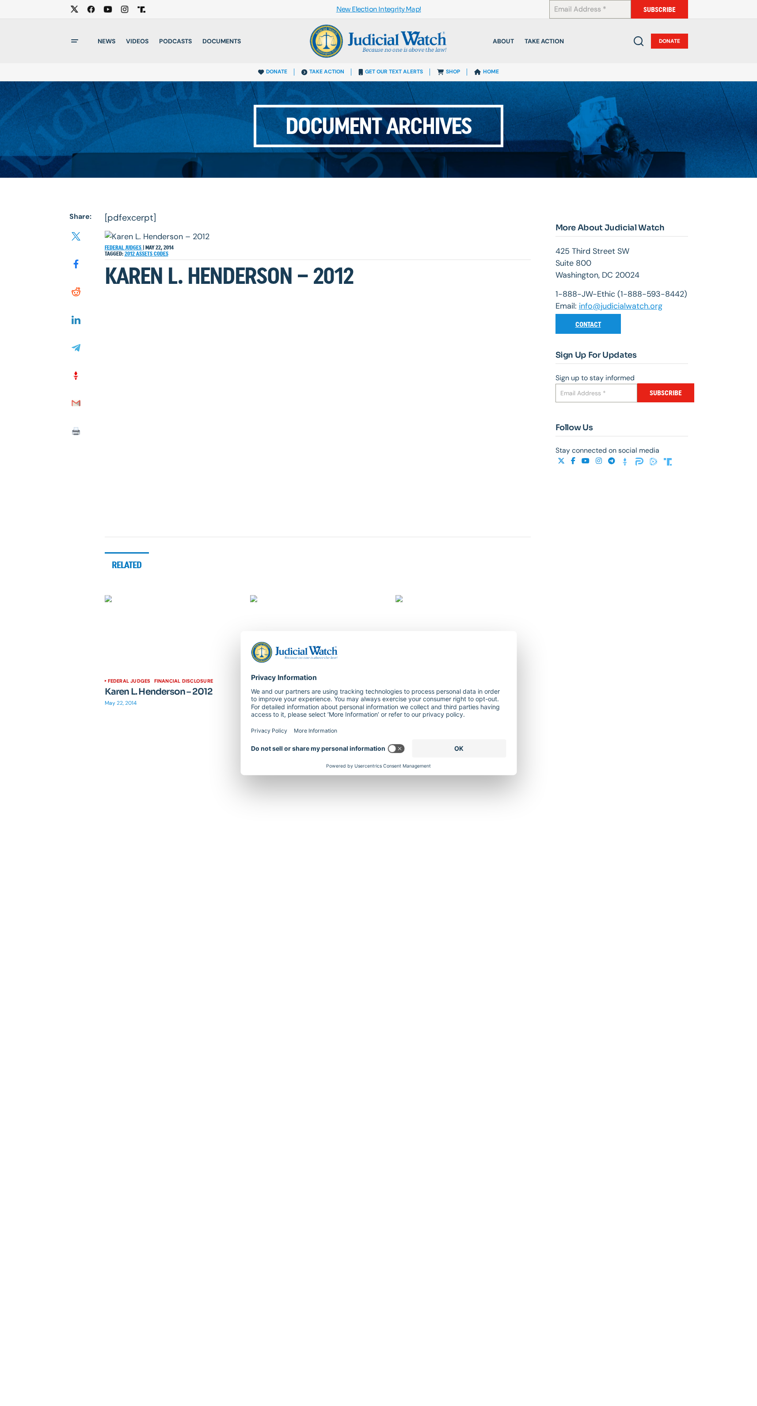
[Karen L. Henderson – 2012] (172, 633)
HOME (491, 71)
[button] (74, 41)
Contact (588, 324)
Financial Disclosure (183, 681)
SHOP (453, 71)
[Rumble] (654, 461)
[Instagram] (599, 461)
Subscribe (659, 9)
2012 (130, 254)
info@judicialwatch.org (620, 306)
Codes (161, 254)
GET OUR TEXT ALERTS (394, 71)
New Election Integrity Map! (378, 9)
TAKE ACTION (326, 71)
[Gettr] (626, 461)
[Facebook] (574, 461)
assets (145, 254)
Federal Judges (124, 248)
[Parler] (640, 461)
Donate (669, 41)
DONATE (276, 71)
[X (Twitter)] (562, 461)
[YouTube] (586, 461)
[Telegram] (612, 461)
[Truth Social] (668, 461)
